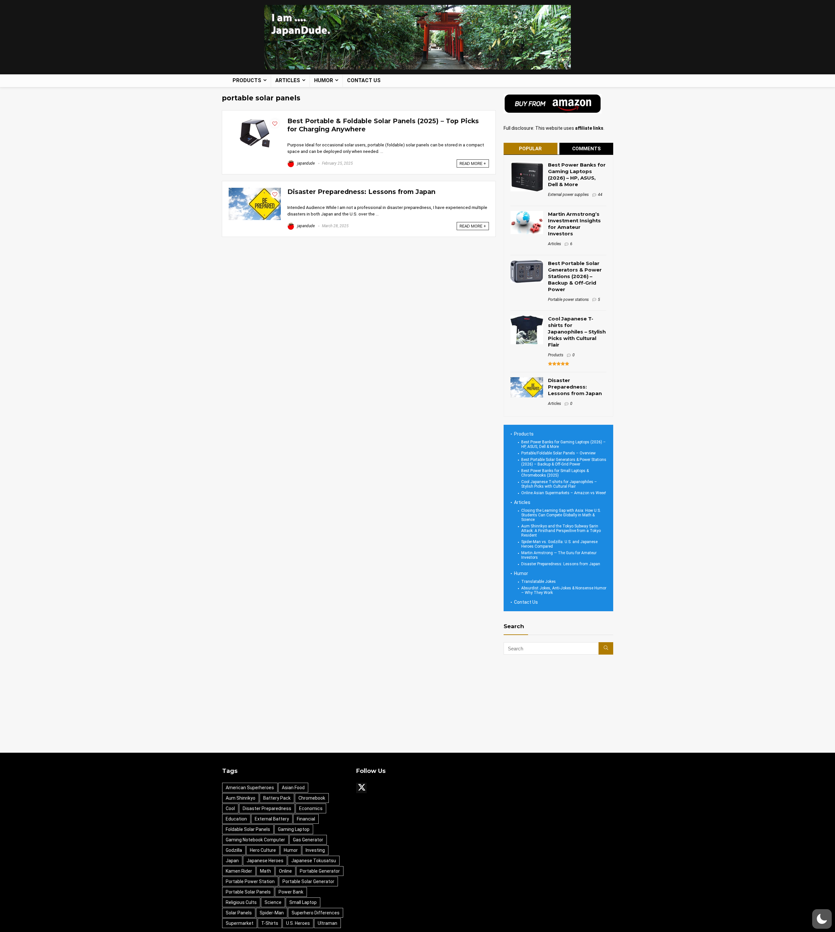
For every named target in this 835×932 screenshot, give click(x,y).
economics (311, 808)
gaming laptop (294, 829)
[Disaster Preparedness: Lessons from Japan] (255, 191)
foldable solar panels (248, 829)
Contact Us (364, 80)
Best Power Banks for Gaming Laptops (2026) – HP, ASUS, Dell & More (577, 174)
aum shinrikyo (240, 798)
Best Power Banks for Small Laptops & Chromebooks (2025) (555, 473)
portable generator (320, 871)
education (236, 818)
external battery (272, 818)
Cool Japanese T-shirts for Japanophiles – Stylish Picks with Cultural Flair (577, 332)
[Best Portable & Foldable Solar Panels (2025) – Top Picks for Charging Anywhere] (255, 120)
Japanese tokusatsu (313, 860)
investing (315, 850)
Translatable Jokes (538, 581)
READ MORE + (473, 163)
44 (600, 194)
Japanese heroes (265, 860)
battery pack (277, 798)
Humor (323, 80)
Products (247, 80)
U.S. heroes (298, 923)
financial (306, 818)
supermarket (239, 923)
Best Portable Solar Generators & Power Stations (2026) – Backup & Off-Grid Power (575, 276)
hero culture (263, 850)
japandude (305, 163)
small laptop (303, 902)
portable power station (250, 881)
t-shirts (269, 923)
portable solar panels (248, 892)
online (285, 871)
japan (232, 860)
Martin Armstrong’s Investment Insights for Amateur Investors (574, 224)
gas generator (308, 839)
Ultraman (327, 923)
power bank (291, 892)
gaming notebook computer (255, 839)
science (273, 902)
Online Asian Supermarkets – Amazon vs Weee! (563, 493)
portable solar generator (308, 881)
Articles (287, 80)
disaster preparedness (267, 808)
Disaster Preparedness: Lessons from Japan (361, 192)
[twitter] (361, 788)
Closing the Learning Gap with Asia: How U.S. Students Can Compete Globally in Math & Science (561, 515)
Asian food (293, 787)
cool (230, 808)
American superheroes (250, 787)
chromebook (311, 798)
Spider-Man (272, 912)
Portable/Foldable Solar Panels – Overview (558, 453)
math (265, 871)
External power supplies (568, 194)
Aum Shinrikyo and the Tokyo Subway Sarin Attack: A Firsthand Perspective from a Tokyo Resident (561, 531)
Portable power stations (568, 299)
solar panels (239, 912)
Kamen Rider (239, 871)
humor (291, 850)
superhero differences (316, 912)
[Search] (606, 648)
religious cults (241, 902)
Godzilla (234, 850)
